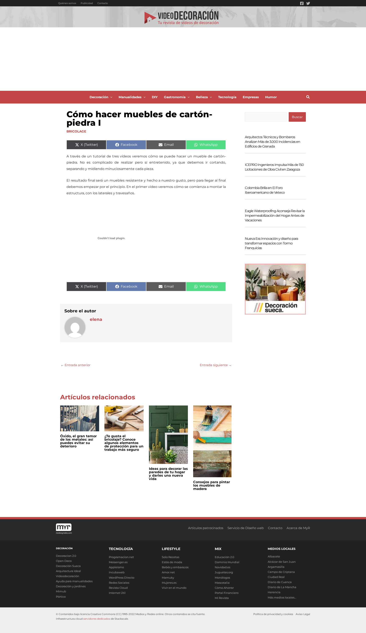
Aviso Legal (303, 614)
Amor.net (168, 572)
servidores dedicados (96, 618)
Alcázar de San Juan (282, 561)
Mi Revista (222, 598)
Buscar (297, 117)
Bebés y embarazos (175, 567)
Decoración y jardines (71, 586)
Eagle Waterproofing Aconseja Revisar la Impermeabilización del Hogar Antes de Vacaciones (275, 215)
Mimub (61, 591)
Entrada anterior (75, 365)
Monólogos (222, 577)
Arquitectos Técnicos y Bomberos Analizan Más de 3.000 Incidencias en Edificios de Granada (272, 141)
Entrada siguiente (216, 365)
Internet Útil (117, 592)
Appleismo (116, 567)
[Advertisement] (183, 59)
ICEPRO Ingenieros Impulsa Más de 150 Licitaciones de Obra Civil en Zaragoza (274, 167)
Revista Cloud (118, 587)
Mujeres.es (169, 582)
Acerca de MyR (298, 528)
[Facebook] (302, 3)
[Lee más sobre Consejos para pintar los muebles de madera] (212, 441)
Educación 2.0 (224, 557)
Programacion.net (121, 557)
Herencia (274, 592)
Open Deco (64, 561)
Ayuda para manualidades (74, 581)
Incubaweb (117, 572)
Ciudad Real (276, 577)
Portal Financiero (226, 592)
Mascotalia (222, 582)
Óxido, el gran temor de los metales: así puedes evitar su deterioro (78, 441)
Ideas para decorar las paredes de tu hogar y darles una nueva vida (168, 474)
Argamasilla (276, 566)
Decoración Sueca (68, 566)
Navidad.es (222, 567)
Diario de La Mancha (282, 587)
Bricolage (76, 131)
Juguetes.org (224, 572)
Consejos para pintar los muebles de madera (211, 485)
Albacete (274, 556)
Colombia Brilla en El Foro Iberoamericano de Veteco (265, 190)
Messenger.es (118, 562)
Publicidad (87, 3)
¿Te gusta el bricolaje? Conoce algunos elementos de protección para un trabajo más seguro (123, 443)
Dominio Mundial (227, 562)
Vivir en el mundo (174, 587)
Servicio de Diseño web (245, 528)
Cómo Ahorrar (224, 587)
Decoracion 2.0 (66, 555)
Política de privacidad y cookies (273, 614)
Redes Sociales (119, 582)
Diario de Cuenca (280, 582)
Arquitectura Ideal (68, 571)
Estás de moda (172, 562)
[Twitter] (308, 3)
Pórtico (61, 596)
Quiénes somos (67, 3)
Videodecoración (67, 576)
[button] (110, 97)
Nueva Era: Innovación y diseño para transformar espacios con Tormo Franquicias (271, 243)
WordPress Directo (121, 577)
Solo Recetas (170, 557)
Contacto (102, 3)
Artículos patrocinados (205, 528)
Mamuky (168, 577)
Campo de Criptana (281, 572)
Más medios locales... (282, 597)
